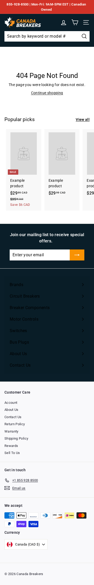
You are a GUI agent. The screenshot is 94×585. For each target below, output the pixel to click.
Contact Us (13, 417)
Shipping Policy (16, 438)
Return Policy (14, 424)
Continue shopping (47, 93)
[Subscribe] (77, 254)
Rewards (11, 446)
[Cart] (75, 22)
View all (83, 119)
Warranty (11, 431)
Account (10, 403)
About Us (11, 410)
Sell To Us (12, 453)
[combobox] (47, 36)
